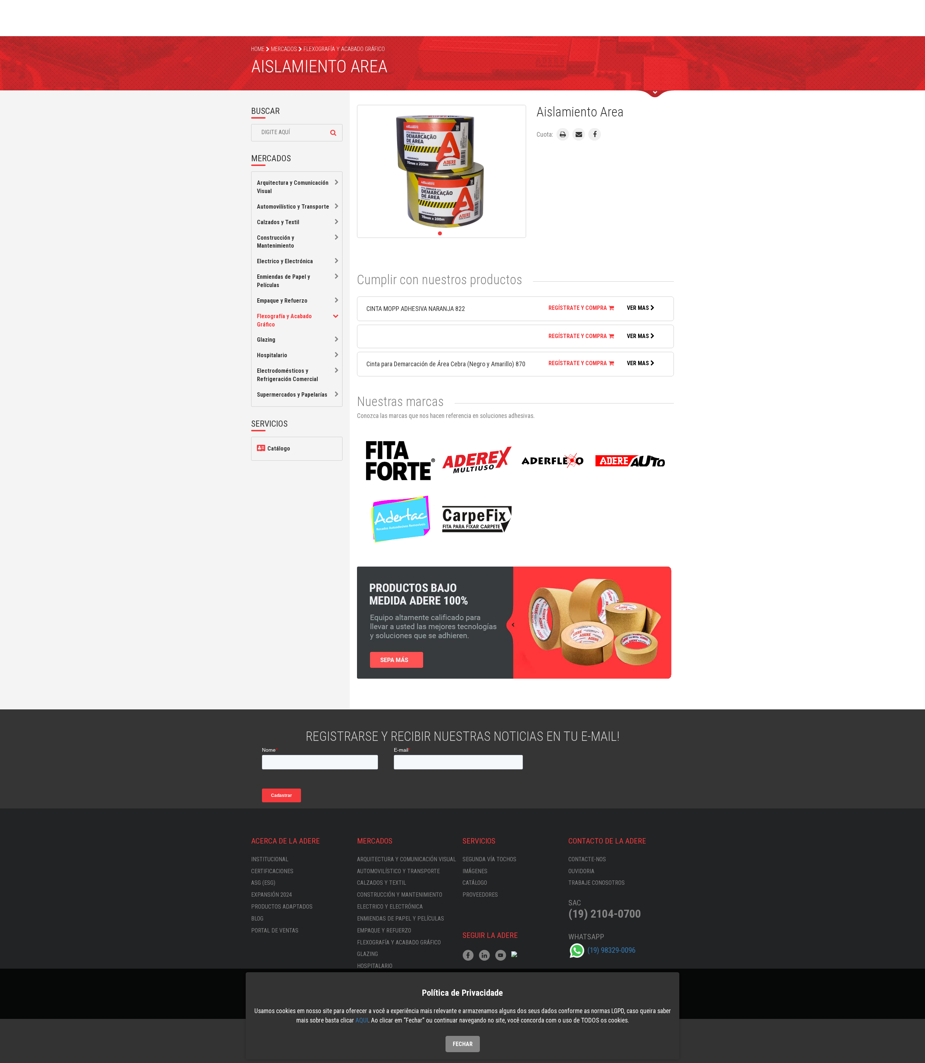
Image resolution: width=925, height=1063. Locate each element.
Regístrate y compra (578, 307)
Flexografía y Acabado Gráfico (344, 49)
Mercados (284, 49)
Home (257, 49)
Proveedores (480, 894)
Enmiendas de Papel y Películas (400, 918)
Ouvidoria (581, 871)
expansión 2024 (271, 894)
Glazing (367, 954)
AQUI (362, 1020)
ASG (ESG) (263, 882)
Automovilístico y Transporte (398, 871)
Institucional (269, 859)
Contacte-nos (587, 859)
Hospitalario (374, 965)
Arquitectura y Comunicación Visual (406, 859)
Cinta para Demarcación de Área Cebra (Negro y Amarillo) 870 (445, 364)
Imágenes (474, 871)
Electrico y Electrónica (390, 906)
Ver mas (638, 307)
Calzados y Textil (381, 882)
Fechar (463, 1044)
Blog (257, 918)
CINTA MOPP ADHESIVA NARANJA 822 (415, 308)
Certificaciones (272, 871)
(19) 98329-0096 (612, 950)
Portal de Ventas (274, 930)
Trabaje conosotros (596, 882)
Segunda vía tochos (489, 859)
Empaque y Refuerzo (384, 930)
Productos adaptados (282, 906)
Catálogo (278, 448)
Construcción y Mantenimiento (399, 894)
